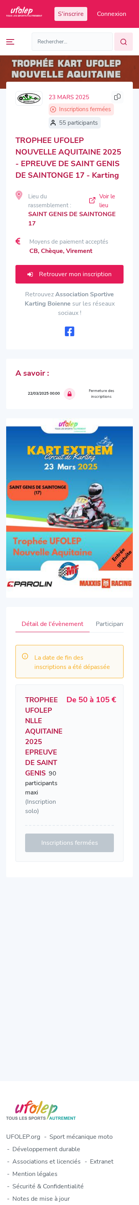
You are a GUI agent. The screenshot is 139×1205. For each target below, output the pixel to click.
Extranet (102, 1161)
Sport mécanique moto (81, 1137)
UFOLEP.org (23, 1137)
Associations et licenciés (46, 1161)
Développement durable (46, 1149)
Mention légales (35, 1174)
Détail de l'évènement (52, 624)
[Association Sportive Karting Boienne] (28, 98)
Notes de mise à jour (41, 1199)
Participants (112, 624)
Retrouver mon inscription (75, 274)
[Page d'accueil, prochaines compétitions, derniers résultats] (24, 14)
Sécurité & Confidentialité (48, 1186)
